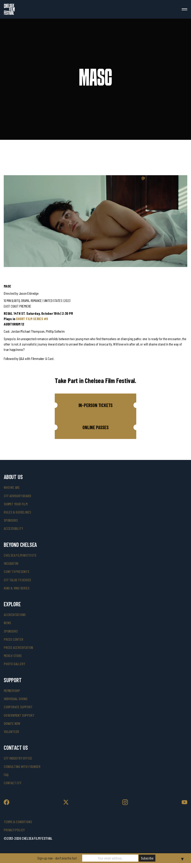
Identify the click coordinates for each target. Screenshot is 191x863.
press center (13, 639)
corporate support (18, 707)
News (7, 622)
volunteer (11, 731)
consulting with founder (22, 766)
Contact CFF (13, 783)
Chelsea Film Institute (20, 555)
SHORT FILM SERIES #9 (32, 318)
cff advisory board (17, 495)
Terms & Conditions (18, 821)
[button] (95, 405)
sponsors (10, 520)
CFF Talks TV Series (17, 580)
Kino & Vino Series (16, 588)
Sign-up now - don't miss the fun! (57, 858)
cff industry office (18, 758)
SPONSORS (10, 631)
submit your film (15, 504)
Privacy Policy (14, 830)
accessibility (13, 528)
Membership (12, 690)
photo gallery (14, 663)
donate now (12, 723)
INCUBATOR (11, 563)
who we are (12, 487)
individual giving (15, 698)
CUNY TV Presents (16, 571)
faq (6, 774)
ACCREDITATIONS (15, 614)
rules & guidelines (17, 512)
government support (19, 715)
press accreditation (18, 647)
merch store (13, 655)
